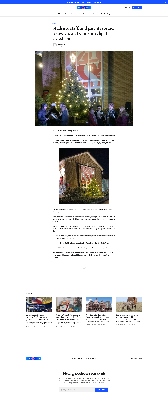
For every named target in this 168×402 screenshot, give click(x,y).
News (54, 23)
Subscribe (136, 8)
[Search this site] (27, 7)
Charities (73, 14)
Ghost (140, 358)
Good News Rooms (85, 14)
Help (108, 14)
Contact (96, 14)
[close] (165, 2)
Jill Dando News (63, 14)
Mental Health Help (91, 358)
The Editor (61, 44)
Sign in (127, 7)
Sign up (73, 358)
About (103, 14)
